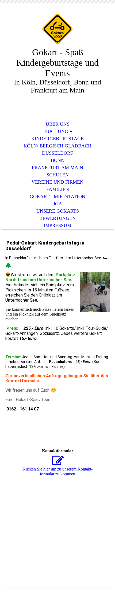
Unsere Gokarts (57, 211)
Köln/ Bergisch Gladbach (57, 146)
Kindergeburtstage (57, 138)
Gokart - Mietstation (57, 196)
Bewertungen (57, 218)
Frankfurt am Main (57, 167)
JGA (57, 203)
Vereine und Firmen (57, 182)
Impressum (57, 225)
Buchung (56, 131)
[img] (57, 28)
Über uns (58, 124)
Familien (57, 189)
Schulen (58, 174)
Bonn (57, 160)
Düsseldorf (57, 153)
